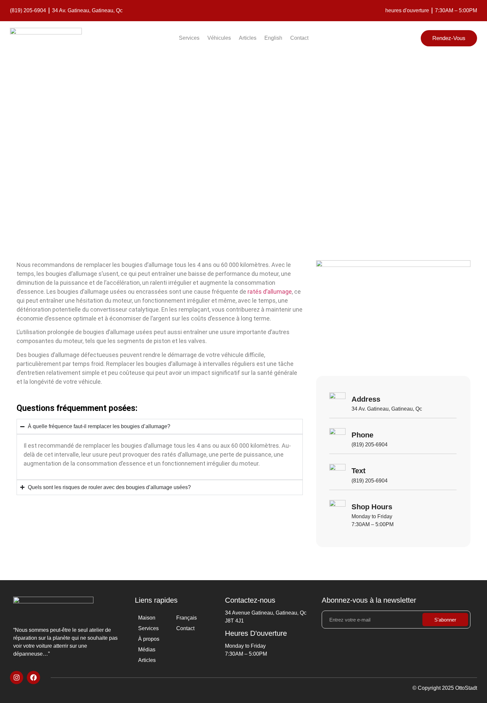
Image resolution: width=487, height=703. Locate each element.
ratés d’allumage (269, 291)
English (273, 38)
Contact (299, 38)
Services (189, 38)
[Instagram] (16, 677)
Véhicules (219, 38)
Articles (247, 38)
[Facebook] (33, 677)
